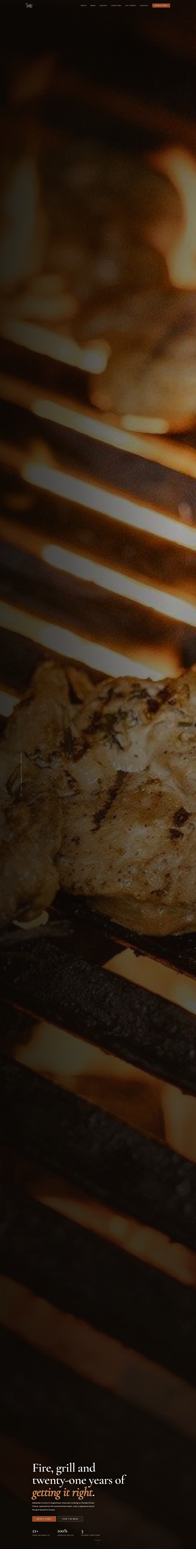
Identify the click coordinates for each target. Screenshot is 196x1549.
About (84, 5)
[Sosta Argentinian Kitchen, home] (29, 5)
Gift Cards (130, 5)
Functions (116, 5)
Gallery (103, 5)
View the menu (70, 1519)
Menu (93, 5)
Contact (144, 5)
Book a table (161, 5)
